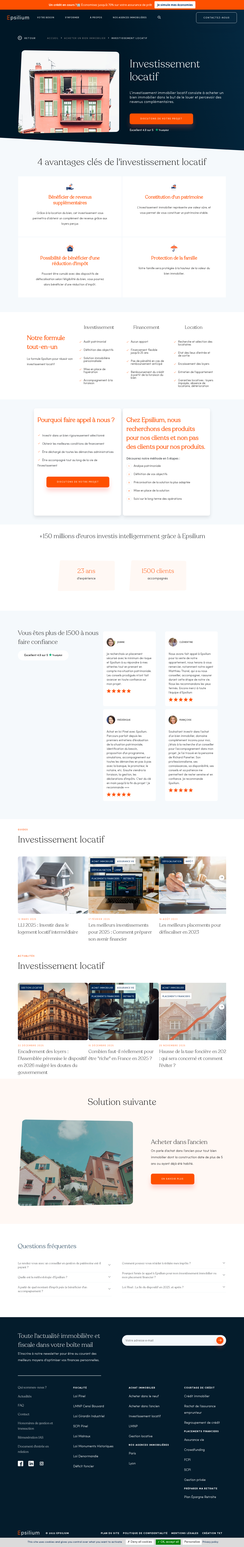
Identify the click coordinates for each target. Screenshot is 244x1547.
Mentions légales (185, 1533)
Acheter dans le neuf (144, 1396)
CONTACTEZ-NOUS (216, 18)
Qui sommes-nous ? (32, 1387)
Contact (23, 1414)
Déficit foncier (83, 1466)
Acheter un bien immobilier (85, 38)
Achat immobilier (142, 1388)
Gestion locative (141, 1436)
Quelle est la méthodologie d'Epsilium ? (42, 1277)
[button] (222, 875)
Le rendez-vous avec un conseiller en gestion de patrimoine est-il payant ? (59, 1265)
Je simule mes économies (175, 5)
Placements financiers (201, 1431)
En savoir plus (173, 1179)
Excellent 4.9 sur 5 (142, 130)
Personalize (192, 1542)
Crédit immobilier (197, 1396)
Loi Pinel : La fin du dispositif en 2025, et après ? (153, 1287)
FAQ (21, 1405)
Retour (30, 38)
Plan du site (110, 1533)
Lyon (132, 1463)
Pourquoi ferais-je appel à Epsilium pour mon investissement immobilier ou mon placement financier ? (169, 1275)
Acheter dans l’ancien (179, 1142)
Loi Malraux (81, 1436)
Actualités (25, 1396)
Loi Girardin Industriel (88, 1416)
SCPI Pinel (80, 1426)
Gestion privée (195, 1480)
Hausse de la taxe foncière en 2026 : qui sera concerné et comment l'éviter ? (194, 1058)
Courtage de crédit (199, 1388)
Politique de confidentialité (145, 1533)
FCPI (187, 1460)
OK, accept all (169, 1542)
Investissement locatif (145, 1416)
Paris (132, 1453)
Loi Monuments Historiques (93, 1446)
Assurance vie (194, 1440)
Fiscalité (80, 1388)
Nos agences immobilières (149, 1445)
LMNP (133, 1426)
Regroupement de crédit (202, 1423)
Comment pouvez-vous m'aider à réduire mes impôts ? (156, 1263)
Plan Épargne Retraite (200, 1497)
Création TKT (212, 1533)
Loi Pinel (79, 1396)
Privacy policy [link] (210, 1542)
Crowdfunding (194, 1450)
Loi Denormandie (85, 1456)
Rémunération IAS (30, 1437)
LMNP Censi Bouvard (88, 1406)
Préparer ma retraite (201, 1488)
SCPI (187, 1470)
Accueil (53, 38)
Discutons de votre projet (161, 119)
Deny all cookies (141, 1542)
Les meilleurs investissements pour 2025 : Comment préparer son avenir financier (120, 932)
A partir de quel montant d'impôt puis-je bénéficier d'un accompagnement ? (52, 1289)
